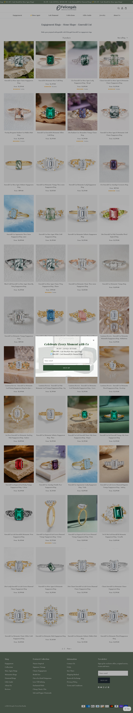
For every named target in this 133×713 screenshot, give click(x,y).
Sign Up (66, 368)
